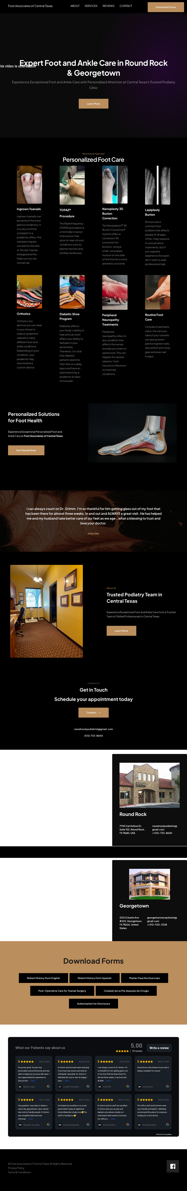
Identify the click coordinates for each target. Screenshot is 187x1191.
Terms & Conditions (19, 1172)
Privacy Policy (16, 1168)
